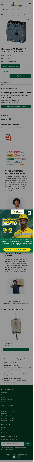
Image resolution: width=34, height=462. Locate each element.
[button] (29, 213)
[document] (16, 231)
